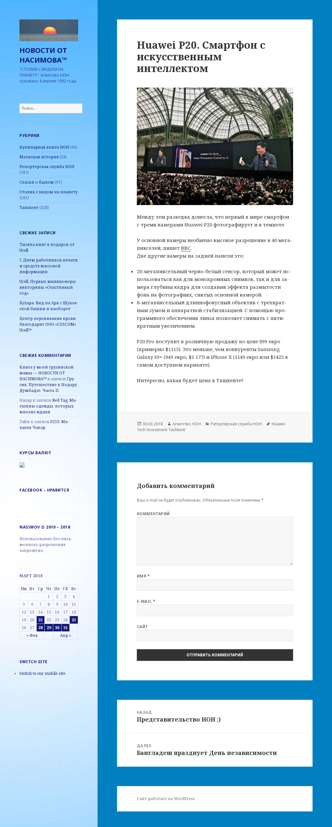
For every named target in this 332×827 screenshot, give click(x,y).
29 (49, 627)
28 (40, 627)
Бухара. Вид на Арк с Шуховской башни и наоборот (48, 305)
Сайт (142, 626)
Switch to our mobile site (42, 673)
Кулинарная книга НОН (44, 147)
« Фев (32, 635)
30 (57, 627)
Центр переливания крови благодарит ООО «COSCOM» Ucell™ (47, 324)
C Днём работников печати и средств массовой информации (48, 265)
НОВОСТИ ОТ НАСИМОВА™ (43, 55)
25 (74, 620)
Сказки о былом (36, 182)
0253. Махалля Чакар (44, 424)
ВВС (186, 248)
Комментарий (153, 514)
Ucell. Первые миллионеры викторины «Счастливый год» (47, 287)
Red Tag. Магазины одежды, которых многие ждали (48, 406)
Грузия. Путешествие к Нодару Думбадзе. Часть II (48, 384)
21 (40, 620)
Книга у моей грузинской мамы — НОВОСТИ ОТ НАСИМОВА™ (46, 373)
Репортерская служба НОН (47, 166)
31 (65, 627)
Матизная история (39, 157)
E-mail (146, 601)
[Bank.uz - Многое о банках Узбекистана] (22, 465)
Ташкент (29, 207)
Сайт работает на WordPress (166, 798)
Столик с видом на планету (48, 192)
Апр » (65, 635)
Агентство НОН (186, 424)
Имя (143, 576)
